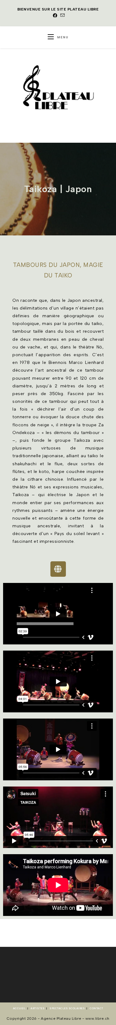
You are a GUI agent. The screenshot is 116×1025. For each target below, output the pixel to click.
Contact (96, 1008)
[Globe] (58, 569)
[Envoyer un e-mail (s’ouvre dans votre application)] (62, 16)
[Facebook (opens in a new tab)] (55, 16)
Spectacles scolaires (67, 1008)
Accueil (19, 1008)
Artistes (38, 1008)
